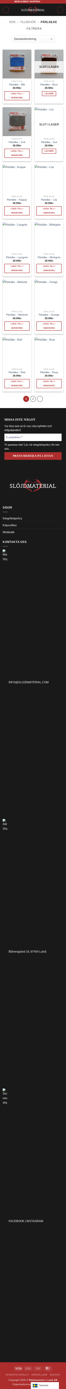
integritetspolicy (42, 444)
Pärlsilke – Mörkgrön (49, 257)
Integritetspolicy (12, 518)
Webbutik (8, 532)
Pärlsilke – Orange (49, 314)
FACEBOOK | (17, 1221)
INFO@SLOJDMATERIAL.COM (28, 682)
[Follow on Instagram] (46, 2)
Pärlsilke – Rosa (49, 372)
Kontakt (55, 1375)
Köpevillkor (10, 525)
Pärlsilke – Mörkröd (17, 314)
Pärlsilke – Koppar (17, 199)
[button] (6, 10)
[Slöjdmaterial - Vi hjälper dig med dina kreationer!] (33, 10)
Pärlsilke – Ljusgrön (17, 257)
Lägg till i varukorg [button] (17, 95)
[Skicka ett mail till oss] (50, 2)
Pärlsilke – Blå (17, 84)
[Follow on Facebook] (43, 2)
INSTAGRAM (34, 1221)
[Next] (40, 399)
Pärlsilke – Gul (49, 142)
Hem (12, 22)
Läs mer (49, 93)
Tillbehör (28, 22)
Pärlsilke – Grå (17, 142)
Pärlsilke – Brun (49, 84)
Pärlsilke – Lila (49, 199)
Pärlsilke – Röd (17, 372)
